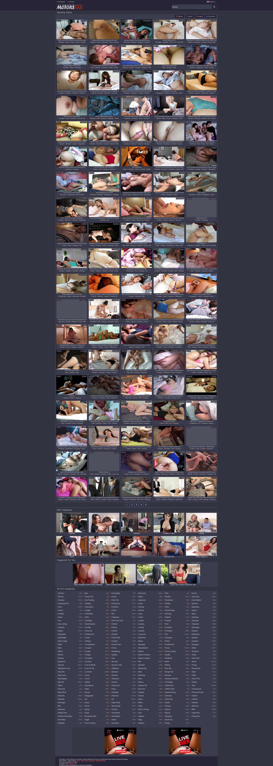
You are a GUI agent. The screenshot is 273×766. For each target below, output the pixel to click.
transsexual (196, 689)
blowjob (61, 42)
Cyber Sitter (84, 761)
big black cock (64, 668)
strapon (194, 631)
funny (113, 648)
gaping (114, 655)
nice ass (178, 220)
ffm (182, 169)
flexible (203, 449)
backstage (62, 638)
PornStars (211, 16)
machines (142, 638)
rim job (168, 668)
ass (59, 620)
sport (193, 614)
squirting (195, 617)
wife (174, 67)
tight (180, 118)
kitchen (141, 610)
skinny (116, 42)
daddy (87, 682)
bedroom (112, 169)
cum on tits (81, 118)
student (194, 638)
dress (86, 702)
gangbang (115, 651)
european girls (90, 716)
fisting (114, 627)
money (140, 682)
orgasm (141, 716)
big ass (211, 423)
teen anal (195, 658)
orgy (203, 144)
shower (168, 706)
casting (87, 603)
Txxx (181, 20)
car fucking (89, 600)
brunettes (158, 42)
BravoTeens (147, 20)
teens (111, 42)
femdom (131, 169)
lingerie (211, 93)
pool (166, 624)
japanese (105, 42)
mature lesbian (144, 658)
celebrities (88, 614)
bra (59, 706)
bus (86, 593)
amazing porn (63, 603)
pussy (169, 118)
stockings (110, 118)
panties (204, 118)
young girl (195, 716)
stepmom (213, 347)
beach (60, 655)
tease (193, 655)
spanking (195, 607)
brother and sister (65, 716)
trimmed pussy (197, 692)
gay (113, 658)
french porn (212, 42)
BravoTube (148, 46)
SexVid (84, 20)
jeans (140, 603)
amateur (93, 42)
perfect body (170, 610)
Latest (190, 16)
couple (110, 67)
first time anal (117, 620)
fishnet (114, 624)
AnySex (116, 71)
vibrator (114, 423)
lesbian (173, 144)
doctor (87, 692)
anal (92, 67)
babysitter (62, 634)
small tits (174, 93)
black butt (62, 692)
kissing (141, 607)
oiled (140, 706)
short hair (169, 699)
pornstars (168, 631)
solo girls (180, 42)
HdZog (117, 97)
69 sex (61, 597)
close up (211, 321)
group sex (115, 685)
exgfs (69, 296)
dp (85, 699)
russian (178, 372)
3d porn (61, 593)
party (167, 607)
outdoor (141, 723)
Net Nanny (92, 761)
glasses (114, 675)
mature (96, 169)
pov (209, 118)
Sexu (181, 71)
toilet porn (195, 679)
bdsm (125, 169)
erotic (206, 67)
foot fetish (202, 474)
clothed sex (62, 296)
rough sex (169, 672)
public (148, 169)
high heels (204, 93)
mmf (140, 672)
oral (143, 347)
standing (195, 620)
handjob (146, 93)
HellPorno (83, 71)
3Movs (149, 97)
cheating (88, 620)
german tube (116, 665)
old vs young (80, 194)
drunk (67, 42)
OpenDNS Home (101, 761)
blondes (134, 42)
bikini (60, 685)
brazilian (61, 709)
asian (98, 42)
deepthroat (159, 93)
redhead (168, 658)
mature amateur (144, 655)
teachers (146, 118)
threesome (147, 194)
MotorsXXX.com (71, 764)
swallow (110, 321)
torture (194, 682)
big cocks (127, 42)
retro (72, 398)
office (140, 702)
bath (60, 644)
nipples (141, 692)
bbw (157, 245)
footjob (114, 641)
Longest (200, 16)
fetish (164, 118)
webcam (144, 372)
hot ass (114, 709)
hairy (129, 194)
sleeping (165, 42)
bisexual (61, 689)
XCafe (149, 71)
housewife (115, 713)
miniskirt (83, 296)
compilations (89, 644)
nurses (141, 696)
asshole (133, 144)
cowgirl (140, 93)
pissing (83, 499)
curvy (86, 675)
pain (166, 593)
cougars (137, 67)
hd (175, 42)
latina (77, 42)
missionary (71, 194)
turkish (194, 696)
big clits (61, 672)
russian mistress (171, 679)
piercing (168, 614)
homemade (211, 169)
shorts (167, 702)
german (142, 169)
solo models (196, 600)
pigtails (168, 617)
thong (194, 665)
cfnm (86, 617)
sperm (194, 610)
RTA (72, 762)
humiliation (115, 716)
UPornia (84, 46)
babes (72, 67)
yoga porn (195, 713)
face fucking (89, 723)
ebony (127, 474)
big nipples (62, 679)
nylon (140, 699)
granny (114, 682)
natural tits (139, 220)
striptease (195, 634)
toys (171, 42)
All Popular (61, 2)
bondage (61, 702)
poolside (168, 627)
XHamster (83, 97)
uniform (194, 699)
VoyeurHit (180, 46)
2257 (78, 761)
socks (175, 194)
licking (83, 42)
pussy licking (170, 651)
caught (87, 610)
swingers (195, 644)
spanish (194, 603)
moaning (141, 675)
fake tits (115, 600)
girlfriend (115, 668)
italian (140, 597)
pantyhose (169, 600)
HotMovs (213, 71)
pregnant (168, 638)
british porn (62, 713)
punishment (169, 644)
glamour (114, 672)
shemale (168, 696)
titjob (193, 675)
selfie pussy (169, 689)
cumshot (147, 42)
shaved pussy (170, 692)
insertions (115, 723)
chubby (106, 144)
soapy (167, 723)
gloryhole (115, 679)
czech (87, 679)
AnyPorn (116, 46)
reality (167, 655)
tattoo (203, 245)
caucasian (88, 607)
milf (149, 67)
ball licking (62, 641)
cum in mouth (89, 665)
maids (140, 641)
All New (71, 2)
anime (60, 610)
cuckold (87, 661)
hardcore (144, 67)
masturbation (108, 194)
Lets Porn (213, 46)
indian (113, 720)
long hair (142, 634)
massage (100, 194)
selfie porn (169, 685)
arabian (61, 614)
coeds (87, 638)
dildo (86, 689)
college (87, 641)
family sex (115, 603)
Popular (180, 16)
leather (141, 620)
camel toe (88, 597)
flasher (114, 631)
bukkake (61, 723)
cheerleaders (89, 624)
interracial (107, 449)
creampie (134, 93)
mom (200, 347)
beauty (61, 658)
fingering (75, 93)
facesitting (115, 593)
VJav (117, 20)
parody (167, 603)
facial (72, 42)
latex (197, 449)
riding (167, 665)
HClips (214, 20)
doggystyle (199, 67)
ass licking (62, 624)
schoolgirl (169, 682)
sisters (211, 144)
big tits (125, 67)
